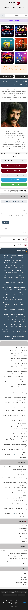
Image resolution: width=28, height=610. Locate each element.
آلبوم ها (14, 7)
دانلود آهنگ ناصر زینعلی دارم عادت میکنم (16, 371)
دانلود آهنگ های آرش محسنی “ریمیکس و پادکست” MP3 (14, 417)
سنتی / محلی (19, 175)
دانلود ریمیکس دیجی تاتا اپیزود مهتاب (17, 436)
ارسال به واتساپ (13, 184)
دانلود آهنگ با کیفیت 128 (13, 170)
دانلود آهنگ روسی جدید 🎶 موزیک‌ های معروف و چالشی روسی (15, 456)
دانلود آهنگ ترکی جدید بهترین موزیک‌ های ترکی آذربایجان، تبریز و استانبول (15, 412)
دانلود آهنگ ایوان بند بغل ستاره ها (18, 350)
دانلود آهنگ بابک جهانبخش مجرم (18, 426)
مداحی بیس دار (22, 528)
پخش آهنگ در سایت (21, 582)
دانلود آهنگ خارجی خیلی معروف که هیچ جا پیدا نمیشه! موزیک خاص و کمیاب (15, 378)
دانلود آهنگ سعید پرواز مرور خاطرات (18, 368)
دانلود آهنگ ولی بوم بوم (20, 431)
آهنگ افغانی (23, 541)
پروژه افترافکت (22, 577)
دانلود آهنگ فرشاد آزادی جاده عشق (18, 558)
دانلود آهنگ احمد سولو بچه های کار (18, 553)
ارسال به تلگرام (13, 179)
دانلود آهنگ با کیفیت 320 (13, 166)
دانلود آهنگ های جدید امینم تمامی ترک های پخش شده (14, 446)
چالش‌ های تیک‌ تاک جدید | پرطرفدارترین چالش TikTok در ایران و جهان (15, 399)
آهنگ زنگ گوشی (22, 533)
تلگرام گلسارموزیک (14, 592)
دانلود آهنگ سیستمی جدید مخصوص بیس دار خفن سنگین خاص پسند (14, 383)
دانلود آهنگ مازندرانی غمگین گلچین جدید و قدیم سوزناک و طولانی (15, 422)
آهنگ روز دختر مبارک (21, 531)
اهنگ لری (24, 538)
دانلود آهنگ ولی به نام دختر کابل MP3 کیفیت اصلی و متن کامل (14, 440)
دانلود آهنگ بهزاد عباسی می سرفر (18, 361)
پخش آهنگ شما (13, 20)
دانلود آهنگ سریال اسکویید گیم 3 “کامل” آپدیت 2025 (13, 550)
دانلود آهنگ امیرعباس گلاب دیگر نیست (17, 366)
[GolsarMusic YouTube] (12, 607)
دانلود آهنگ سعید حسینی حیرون (18, 353)
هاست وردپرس (22, 579)
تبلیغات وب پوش (22, 585)
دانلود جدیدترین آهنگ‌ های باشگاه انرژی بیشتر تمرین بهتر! (14, 388)
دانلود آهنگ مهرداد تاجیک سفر (19, 348)
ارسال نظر (5, 222)
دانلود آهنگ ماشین (19, 245)
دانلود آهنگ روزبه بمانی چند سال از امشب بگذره (15, 556)
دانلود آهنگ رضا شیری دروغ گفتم (18, 374)
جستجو (2, 15)
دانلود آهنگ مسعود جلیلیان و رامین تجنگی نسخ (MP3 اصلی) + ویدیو (14, 562)
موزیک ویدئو (7, 7)
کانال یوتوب (4, 592)
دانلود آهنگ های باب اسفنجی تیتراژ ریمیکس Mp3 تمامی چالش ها (14, 393)
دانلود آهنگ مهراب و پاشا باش (19, 355)
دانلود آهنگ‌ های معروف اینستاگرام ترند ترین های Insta (15, 404)
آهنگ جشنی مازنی (21, 536)
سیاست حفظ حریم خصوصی (10, 595)
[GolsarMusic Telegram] (16, 607)
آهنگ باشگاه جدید (21, 525)
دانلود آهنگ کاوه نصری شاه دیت (18, 358)
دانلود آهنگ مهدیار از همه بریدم (18, 408)
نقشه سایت (21, 595)
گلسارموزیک (14, 3)
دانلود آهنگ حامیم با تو (20, 363)
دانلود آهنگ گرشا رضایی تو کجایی (18, 428)
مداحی (16, 11)
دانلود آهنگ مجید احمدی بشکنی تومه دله (16, 434)
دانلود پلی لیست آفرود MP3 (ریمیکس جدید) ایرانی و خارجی (14, 451)
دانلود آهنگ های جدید (18, 239)
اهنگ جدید (21, 7)
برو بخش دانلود (6, 76)
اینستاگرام (23, 592)
